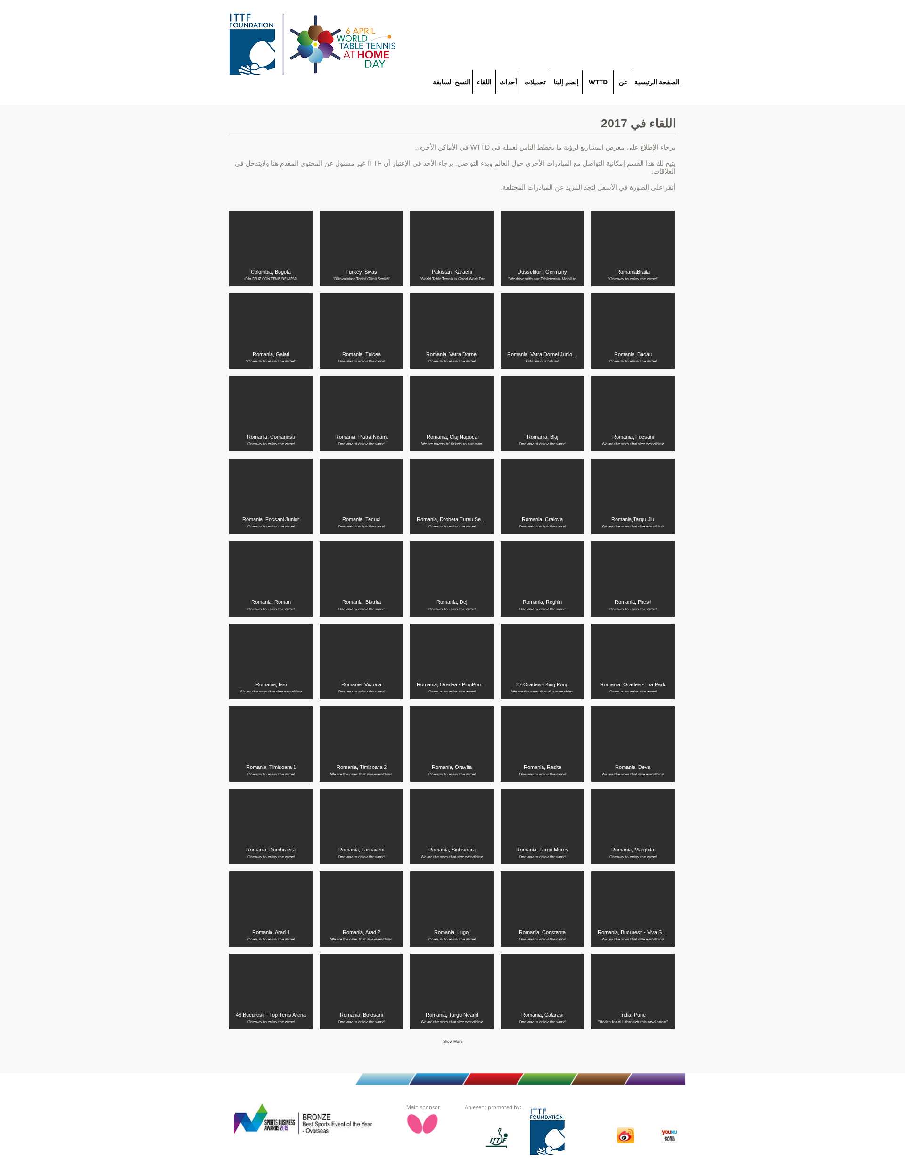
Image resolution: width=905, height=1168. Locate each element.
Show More (452, 1040)
